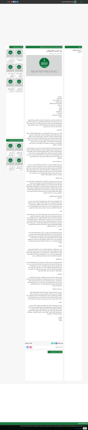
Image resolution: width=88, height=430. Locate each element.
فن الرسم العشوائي (77, 50)
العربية (8, 1)
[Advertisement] (44, 14)
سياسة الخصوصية (79, 428)
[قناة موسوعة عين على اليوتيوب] (12, 1)
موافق (85, 428)
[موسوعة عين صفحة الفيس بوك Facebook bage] (17, 1)
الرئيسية (60, 47)
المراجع (79, 52)
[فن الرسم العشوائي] (56, 343)
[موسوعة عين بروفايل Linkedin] (16, 1)
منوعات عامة (51, 47)
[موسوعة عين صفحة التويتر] (14, 1)
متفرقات (56, 47)
